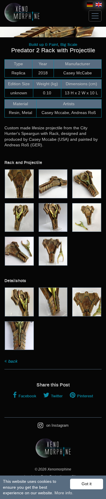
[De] (89, 5)
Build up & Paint (43, 45)
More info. (63, 492)
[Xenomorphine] (21, 11)
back (12, 361)
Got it (87, 483)
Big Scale (68, 45)
